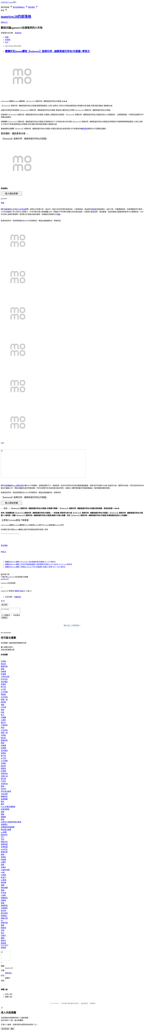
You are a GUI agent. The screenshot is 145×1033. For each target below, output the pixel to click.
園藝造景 (4, 796)
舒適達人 (4, 916)
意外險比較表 (6, 791)
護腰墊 (3, 817)
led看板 (3, 880)
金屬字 (3, 867)
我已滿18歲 (5, 1029)
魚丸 (2, 715)
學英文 (3, 552)
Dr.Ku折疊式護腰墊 (8, 807)
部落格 (7, 40)
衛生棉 (3, 911)
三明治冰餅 (5, 677)
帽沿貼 (3, 664)
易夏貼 (3, 684)
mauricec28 (5, 579)
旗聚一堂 (4, 699)
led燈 (3, 872)
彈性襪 (3, 882)
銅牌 (2, 865)
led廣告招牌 (5, 870)
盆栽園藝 (4, 799)
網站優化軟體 (6, 830)
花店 (2, 839)
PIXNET (56, 1003)
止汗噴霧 (4, 692)
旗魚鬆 (93, 209)
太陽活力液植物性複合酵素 (11, 822)
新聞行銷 (4, 923)
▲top (3, 601)
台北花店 (4, 849)
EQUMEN (4, 945)
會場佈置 (4, 847)
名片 (6, 42)
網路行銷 (4, 918)
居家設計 (18, 33)
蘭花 (2, 804)
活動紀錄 (17, 597)
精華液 (3, 928)
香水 (2, 933)
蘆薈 (2, 925)
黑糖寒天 (4, 824)
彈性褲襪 (4, 888)
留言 (21, 591)
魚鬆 (2, 203)
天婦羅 (3, 717)
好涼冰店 (4, 679)
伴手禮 (3, 707)
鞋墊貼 (84, 129)
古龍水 (3, 935)
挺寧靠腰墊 (5, 809)
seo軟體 (3, 832)
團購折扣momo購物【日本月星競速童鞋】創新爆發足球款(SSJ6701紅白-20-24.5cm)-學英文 (38, 564)
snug (2, 443)
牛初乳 (3, 781)
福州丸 (3, 722)
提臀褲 (3, 948)
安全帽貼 (4, 545)
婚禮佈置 (4, 844)
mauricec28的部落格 (16, 16)
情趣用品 (4, 898)
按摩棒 (3, 900)
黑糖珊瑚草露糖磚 (7, 827)
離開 (12, 1029)
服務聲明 (92, 1003)
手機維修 (4, 908)
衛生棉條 (4, 913)
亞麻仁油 (4, 776)
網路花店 (4, 842)
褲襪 (2, 885)
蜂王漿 (3, 779)
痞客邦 (17, 591)
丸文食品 (21, 209)
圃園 (2, 938)
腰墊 (2, 814)
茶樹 (2, 930)
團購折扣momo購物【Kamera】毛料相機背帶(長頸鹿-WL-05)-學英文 (30, 562)
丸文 (12, 209)
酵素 (2, 786)
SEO (2, 837)
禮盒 (58, 214)
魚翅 (2, 728)
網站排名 (4, 835)
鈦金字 (3, 877)
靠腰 (2, 812)
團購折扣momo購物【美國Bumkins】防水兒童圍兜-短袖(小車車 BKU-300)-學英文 (35, 567)
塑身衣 (3, 940)
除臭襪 (6, 485)
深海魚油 (4, 784)
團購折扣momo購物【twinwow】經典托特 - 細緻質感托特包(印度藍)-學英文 (47, 51)
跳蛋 (2, 903)
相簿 (6, 37)
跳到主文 (4, 22)
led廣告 (3, 875)
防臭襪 (3, 674)
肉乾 (2, 712)
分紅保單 (4, 794)
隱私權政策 (84, 1003)
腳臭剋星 (19, 485)
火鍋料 (3, 720)
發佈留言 (4, 618)
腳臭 (2, 669)
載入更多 (4, 605)
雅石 (2, 801)
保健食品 (4, 773)
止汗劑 (3, 689)
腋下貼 (3, 687)
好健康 (3, 771)
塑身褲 (3, 943)
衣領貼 (3, 661)
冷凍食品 (4, 725)
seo (2, 920)
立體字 (3, 862)
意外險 (3, 789)
